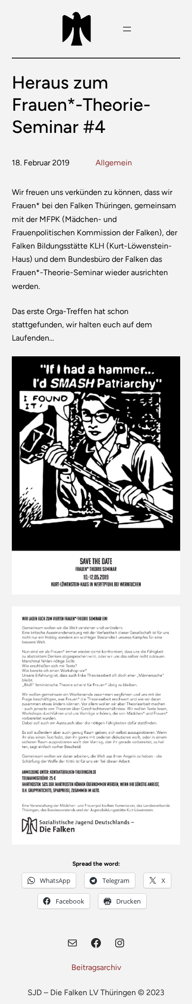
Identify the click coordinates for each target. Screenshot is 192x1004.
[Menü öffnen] (127, 29)
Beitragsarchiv (96, 967)
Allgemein (114, 162)
